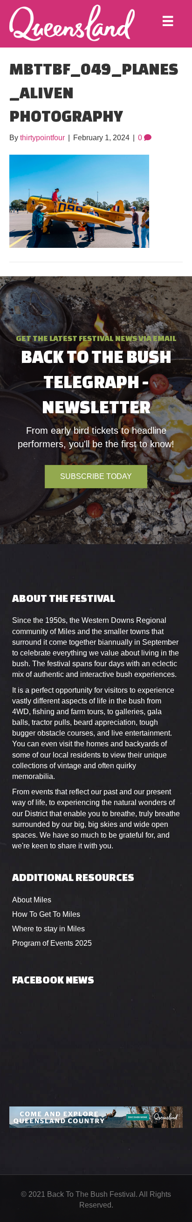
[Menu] (168, 21)
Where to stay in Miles (48, 929)
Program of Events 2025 (52, 943)
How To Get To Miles (46, 914)
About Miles (31, 900)
